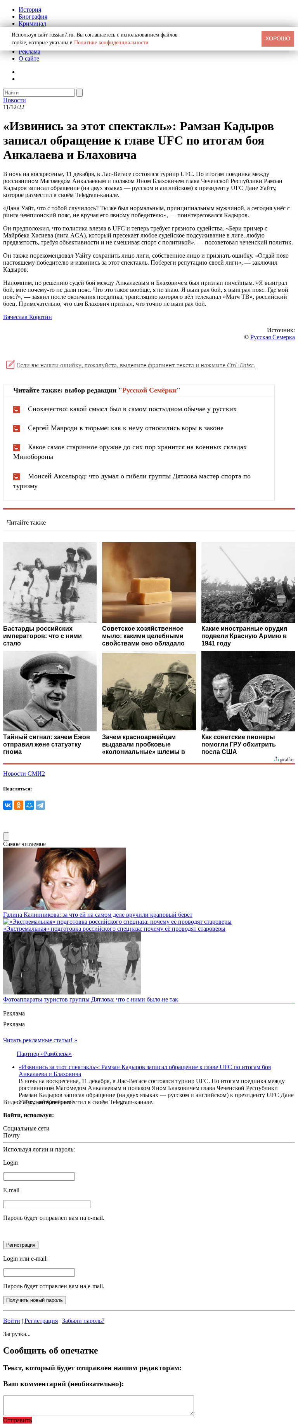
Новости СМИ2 (24, 773)
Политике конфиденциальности (111, 42)
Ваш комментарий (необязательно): (63, 1384)
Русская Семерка (272, 337)
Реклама (29, 51)
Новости (14, 100)
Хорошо (277, 38)
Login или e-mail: (25, 1258)
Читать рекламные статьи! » (40, 1040)
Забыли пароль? (83, 1320)
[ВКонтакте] (7, 805)
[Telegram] (40, 805)
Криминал (32, 23)
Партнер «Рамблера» (44, 1053)
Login (10, 1162)
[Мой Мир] (29, 805)
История (30, 9)
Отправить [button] (17, 1420)
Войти (11, 1320)
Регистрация (41, 1320)
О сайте (29, 58)
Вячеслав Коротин (27, 317)
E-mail (11, 1190)
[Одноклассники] (18, 805)
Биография (33, 16)
